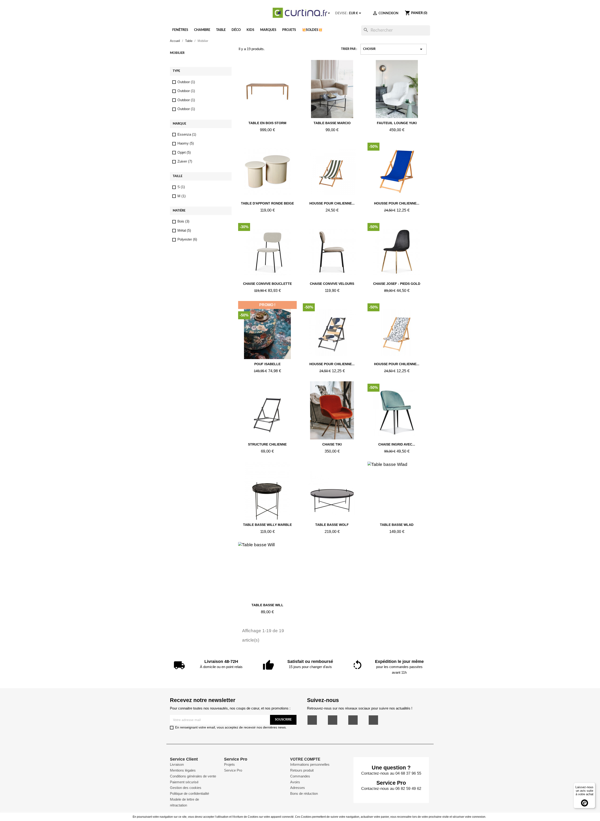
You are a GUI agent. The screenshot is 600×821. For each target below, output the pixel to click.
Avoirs (295, 782)
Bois (183, 221)
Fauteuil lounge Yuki (397, 123)
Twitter (332, 720)
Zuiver (184, 161)
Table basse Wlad (396, 525)
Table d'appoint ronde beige (267, 203)
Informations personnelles (310, 764)
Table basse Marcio (332, 123)
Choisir (393, 49)
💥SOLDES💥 (312, 30)
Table (221, 30)
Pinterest (353, 720)
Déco (236, 30)
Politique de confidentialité (189, 793)
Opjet (184, 152)
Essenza (186, 134)
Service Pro (233, 770)
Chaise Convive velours (332, 284)
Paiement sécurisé (184, 782)
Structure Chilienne (267, 444)
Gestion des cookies (185, 788)
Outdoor (186, 82)
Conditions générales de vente (193, 776)
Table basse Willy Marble (267, 525)
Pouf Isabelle (267, 364)
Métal (184, 230)
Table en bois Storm (267, 123)
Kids (250, 30)
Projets (289, 30)
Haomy (185, 143)
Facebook (312, 720)
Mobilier (177, 53)
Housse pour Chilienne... (332, 203)
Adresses (297, 788)
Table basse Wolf (332, 525)
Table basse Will (267, 605)
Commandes (300, 776)
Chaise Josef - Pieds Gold (396, 284)
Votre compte (305, 759)
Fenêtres (180, 30)
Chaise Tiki (332, 444)
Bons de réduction (304, 793)
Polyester (187, 239)
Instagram (373, 720)
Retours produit (302, 770)
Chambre (202, 30)
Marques (268, 30)
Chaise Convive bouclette (267, 284)
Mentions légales (183, 770)
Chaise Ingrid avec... (396, 444)
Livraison (177, 764)
